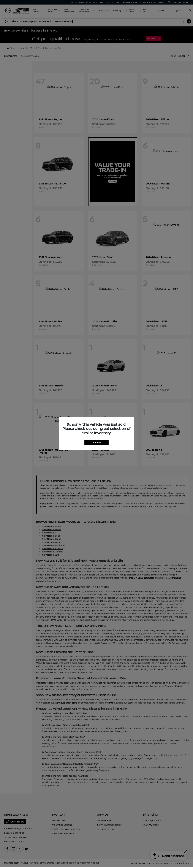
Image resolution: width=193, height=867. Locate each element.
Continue (96, 442)
